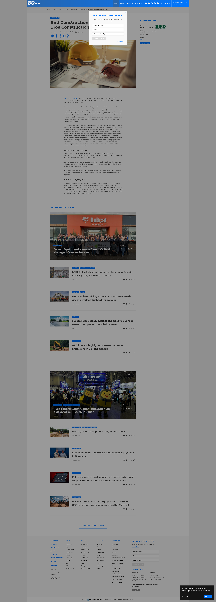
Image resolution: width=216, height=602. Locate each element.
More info (185, 596)
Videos (122, 3)
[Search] (186, 3)
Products (130, 3)
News (116, 3)
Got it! (208, 596)
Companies (138, 3)
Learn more (120, 41)
